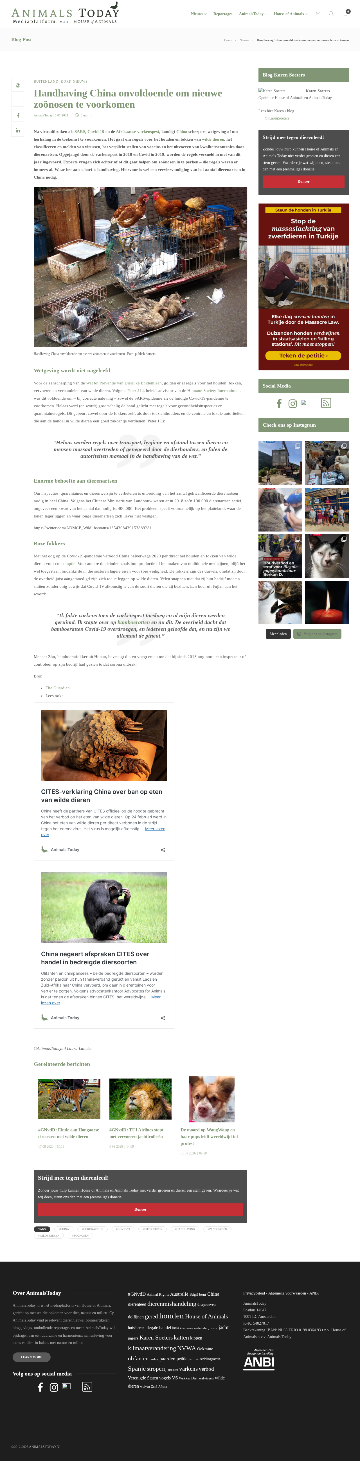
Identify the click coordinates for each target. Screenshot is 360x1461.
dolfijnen (136, 1316)
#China (64, 1229)
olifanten (138, 1358)
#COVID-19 (123, 1229)
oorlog (154, 1359)
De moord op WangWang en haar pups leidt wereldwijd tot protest (209, 1136)
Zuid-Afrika (159, 1386)
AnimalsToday (43, 115)
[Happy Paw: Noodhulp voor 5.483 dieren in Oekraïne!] (327, 463)
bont (202, 1294)
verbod (206, 1369)
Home (228, 40)
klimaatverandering (152, 1348)
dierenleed (137, 1304)
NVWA (186, 1348)
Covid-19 (95, 131)
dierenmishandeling (171, 1303)
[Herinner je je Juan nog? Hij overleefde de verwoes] (280, 509)
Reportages (222, 14)
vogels (165, 1378)
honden (171, 1315)
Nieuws (197, 14)
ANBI (314, 1293)
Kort (66, 82)
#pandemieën (217, 1229)
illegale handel (158, 1327)
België (194, 1294)
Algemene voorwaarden (287, 1293)
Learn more (31, 1357)
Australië (179, 1294)
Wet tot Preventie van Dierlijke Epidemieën (124, 383)
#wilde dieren (48, 1235)
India (175, 1328)
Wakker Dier (188, 1378)
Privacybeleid (254, 1293)
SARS (80, 131)
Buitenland (46, 82)
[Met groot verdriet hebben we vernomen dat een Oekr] (327, 602)
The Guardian (58, 688)
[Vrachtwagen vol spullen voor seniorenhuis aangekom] (327, 509)
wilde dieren (213, 139)
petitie (182, 1358)
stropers (173, 1369)
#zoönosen (80, 1235)
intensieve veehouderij (194, 1328)
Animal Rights (158, 1294)
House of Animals (289, 14)
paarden (167, 1358)
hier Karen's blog (280, 111)
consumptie (65, 563)
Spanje (137, 1368)
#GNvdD (137, 1294)
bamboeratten (134, 622)
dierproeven (206, 1305)
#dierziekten (152, 1229)
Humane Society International (213, 390)
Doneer (140, 1209)
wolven (145, 1386)
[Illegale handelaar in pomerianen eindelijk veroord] (280, 556)
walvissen (206, 1378)
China (181, 131)
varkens (188, 1369)
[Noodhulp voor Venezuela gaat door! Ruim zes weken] (327, 556)
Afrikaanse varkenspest (137, 131)
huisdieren (136, 1328)
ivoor (213, 1328)
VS (175, 1378)
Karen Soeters (318, 91)
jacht (224, 1327)
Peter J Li (135, 390)
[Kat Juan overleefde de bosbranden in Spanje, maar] (280, 602)
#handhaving (185, 1229)
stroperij (157, 1368)
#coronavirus (92, 1229)
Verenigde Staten (143, 1378)
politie (193, 1359)
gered (151, 1316)
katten (181, 1337)
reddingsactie (210, 1359)
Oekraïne (205, 1349)
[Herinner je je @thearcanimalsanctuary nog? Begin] (280, 463)
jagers (133, 1338)
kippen (196, 1338)
